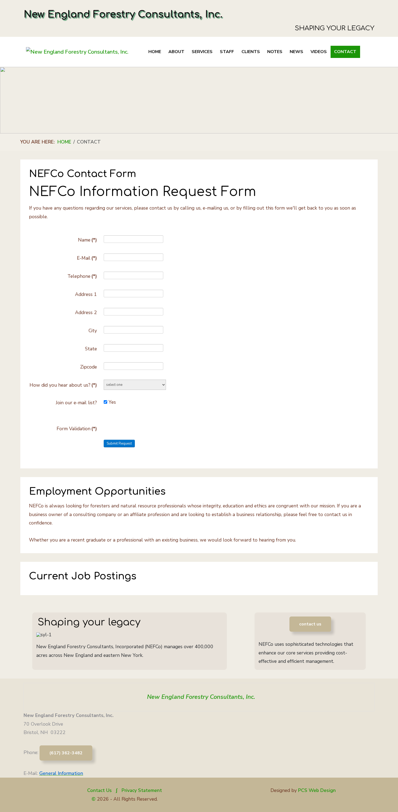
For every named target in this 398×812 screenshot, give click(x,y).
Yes (112, 402)
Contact (345, 52)
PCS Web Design (317, 790)
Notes (274, 52)
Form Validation (77, 428)
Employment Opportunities (97, 491)
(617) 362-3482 (66, 753)
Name (87, 240)
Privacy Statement (142, 790)
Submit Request (119, 443)
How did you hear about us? (63, 385)
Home (154, 52)
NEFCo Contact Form (82, 173)
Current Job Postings (82, 576)
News (296, 52)
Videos (319, 52)
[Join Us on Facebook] (199, 725)
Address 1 (86, 294)
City (93, 330)
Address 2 (86, 312)
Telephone (82, 276)
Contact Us (99, 790)
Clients (251, 52)
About (176, 52)
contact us (310, 624)
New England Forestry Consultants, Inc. (201, 697)
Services (202, 52)
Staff (227, 52)
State (91, 348)
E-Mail (87, 258)
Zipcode (88, 367)
